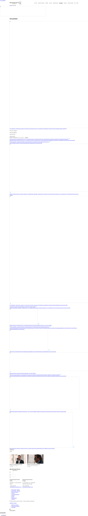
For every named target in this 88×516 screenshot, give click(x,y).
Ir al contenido (2, 0)
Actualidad (61, 3)
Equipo (50, 3)
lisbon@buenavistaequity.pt (27, 487)
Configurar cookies (13, 503)
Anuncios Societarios (15, 494)
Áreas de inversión (41, 3)
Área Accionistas (70, 3)
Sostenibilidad (55, 3)
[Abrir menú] (20, 3)
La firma (35, 3)
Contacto (65, 3)
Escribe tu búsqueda (13, 137)
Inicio (11, 5)
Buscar (27, 137)
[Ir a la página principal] (14, 3)
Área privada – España (15, 489)
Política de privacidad (15, 506)
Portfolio (46, 3)
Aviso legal (13, 507)
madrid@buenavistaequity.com (15, 487)
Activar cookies (12, 510)
